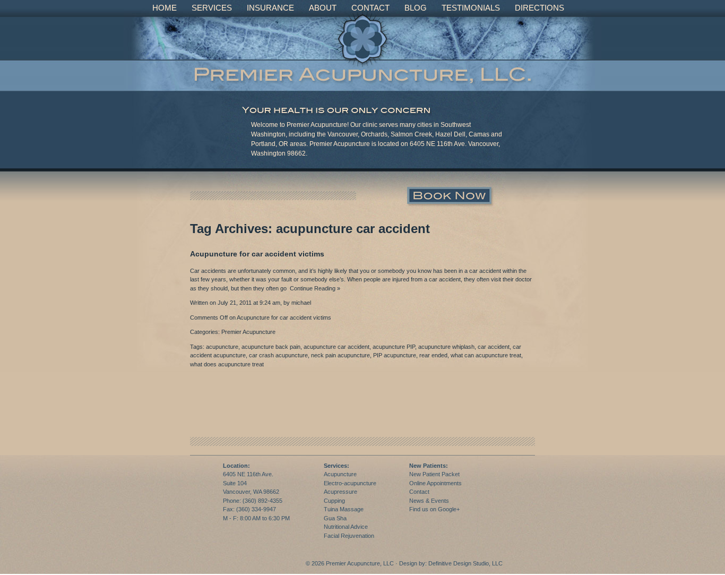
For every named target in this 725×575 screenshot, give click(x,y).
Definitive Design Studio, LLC (465, 563)
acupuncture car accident (336, 347)
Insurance (270, 7)
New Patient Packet (434, 474)
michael (301, 302)
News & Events (429, 500)
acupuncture (222, 347)
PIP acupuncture (394, 355)
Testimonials (471, 7)
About (322, 7)
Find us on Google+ (434, 509)
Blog (415, 7)
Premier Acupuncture (248, 332)
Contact (370, 7)
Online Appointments (435, 483)
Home (164, 7)
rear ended (433, 355)
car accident (494, 347)
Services (212, 7)
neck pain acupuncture (340, 355)
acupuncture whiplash (446, 347)
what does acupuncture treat (227, 364)
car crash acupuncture (278, 355)
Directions (539, 7)
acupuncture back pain (270, 347)
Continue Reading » (313, 288)
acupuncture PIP (394, 347)
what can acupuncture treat (486, 355)
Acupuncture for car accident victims (257, 254)
